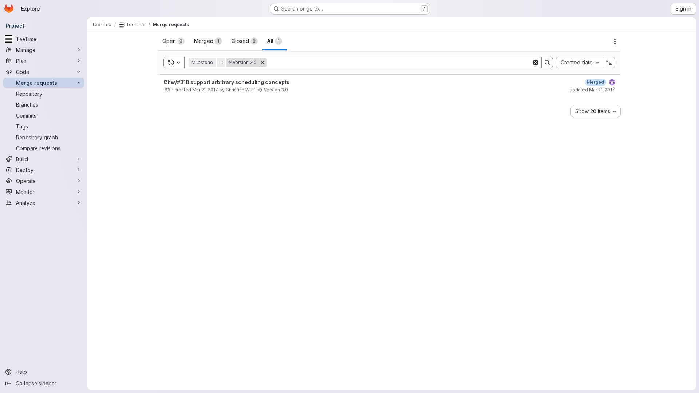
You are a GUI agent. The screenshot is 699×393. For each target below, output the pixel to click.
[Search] (547, 62)
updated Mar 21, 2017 (592, 89)
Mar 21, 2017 (205, 89)
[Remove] (262, 62)
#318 (183, 82)
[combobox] (579, 62)
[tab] (173, 41)
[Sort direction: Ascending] (609, 62)
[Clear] (535, 62)
